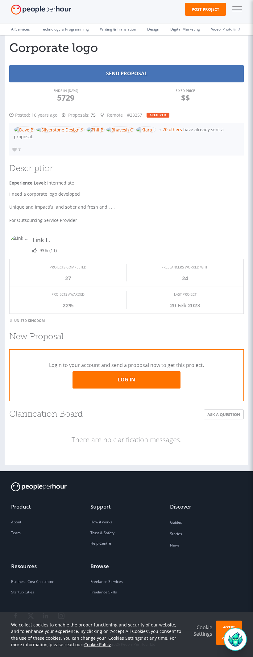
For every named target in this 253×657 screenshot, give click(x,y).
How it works (101, 522)
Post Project (205, 9)
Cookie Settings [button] (202, 630)
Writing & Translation (118, 29)
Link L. (41, 240)
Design (153, 29)
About (16, 522)
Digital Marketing (185, 29)
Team (16, 532)
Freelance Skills (103, 592)
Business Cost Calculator (32, 581)
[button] (236, 9)
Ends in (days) (65, 90)
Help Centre (100, 543)
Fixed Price (185, 90)
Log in (126, 379)
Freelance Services (106, 581)
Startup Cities (22, 592)
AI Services (20, 29)
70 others (172, 129)
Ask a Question (223, 414)
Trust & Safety (102, 532)
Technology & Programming (65, 29)
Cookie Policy (97, 644)
